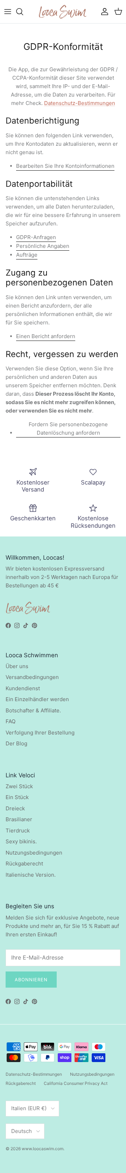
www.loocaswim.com (42, 1148)
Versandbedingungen (32, 677)
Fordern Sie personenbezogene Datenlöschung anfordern (68, 428)
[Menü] (7, 11)
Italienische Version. (31, 874)
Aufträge (26, 254)
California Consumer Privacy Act (75, 1083)
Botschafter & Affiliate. (33, 710)
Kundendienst (23, 688)
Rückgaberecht (24, 863)
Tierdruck (18, 830)
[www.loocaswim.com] (63, 12)
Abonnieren (31, 979)
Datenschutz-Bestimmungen (79, 103)
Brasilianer (19, 819)
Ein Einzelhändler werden (37, 699)
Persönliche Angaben (42, 246)
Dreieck (15, 808)
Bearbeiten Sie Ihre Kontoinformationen (65, 166)
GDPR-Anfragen (36, 237)
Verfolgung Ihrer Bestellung (40, 732)
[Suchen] (23, 11)
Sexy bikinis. (21, 841)
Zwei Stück (19, 786)
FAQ (10, 721)
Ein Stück (17, 797)
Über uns (17, 666)
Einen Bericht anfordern (45, 336)
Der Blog (16, 743)
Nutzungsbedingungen (34, 852)
